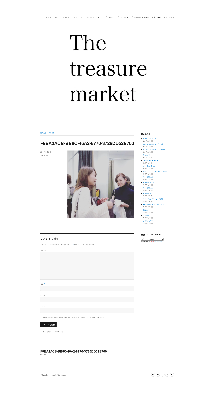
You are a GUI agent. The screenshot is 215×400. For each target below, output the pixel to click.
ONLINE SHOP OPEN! (150, 160)
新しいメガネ (147, 155)
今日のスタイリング (149, 139)
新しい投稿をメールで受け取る (53, 332)
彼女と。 (146, 210)
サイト (42, 306)
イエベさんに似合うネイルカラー (154, 150)
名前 (42, 284)
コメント (43, 250)
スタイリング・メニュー (72, 17)
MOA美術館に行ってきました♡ (153, 204)
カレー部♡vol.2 (148, 188)
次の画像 (51, 133)
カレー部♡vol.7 (148, 177)
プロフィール (122, 17)
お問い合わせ (169, 17)
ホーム (48, 17)
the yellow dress (149, 166)
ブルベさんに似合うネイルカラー (154, 144)
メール (43, 295)
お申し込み (156, 17)
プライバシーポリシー (140, 17)
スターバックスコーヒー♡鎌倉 (153, 199)
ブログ (57, 17)
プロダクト (109, 17)
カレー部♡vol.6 (148, 182)
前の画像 (43, 133)
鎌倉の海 (146, 215)
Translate (158, 242)
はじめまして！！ (149, 221)
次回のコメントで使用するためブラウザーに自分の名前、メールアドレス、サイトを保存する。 (74, 318)
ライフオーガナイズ (94, 17)
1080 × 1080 (44, 155)
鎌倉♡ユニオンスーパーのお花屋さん (155, 171)
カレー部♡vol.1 (148, 193)
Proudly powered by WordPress (54, 375)
